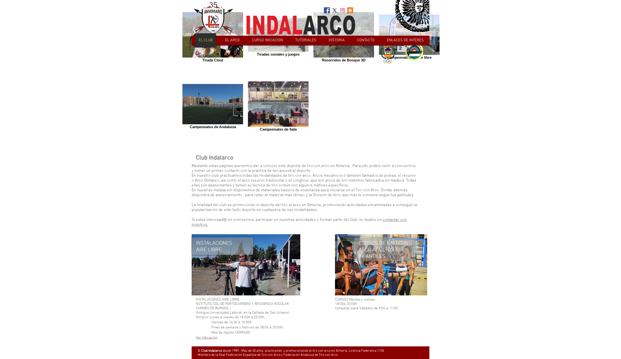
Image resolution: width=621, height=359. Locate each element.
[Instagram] (342, 10)
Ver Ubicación (207, 337)
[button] (232, 40)
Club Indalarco (214, 158)
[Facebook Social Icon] (327, 10)
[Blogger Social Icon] (350, 10)
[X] (335, 10)
